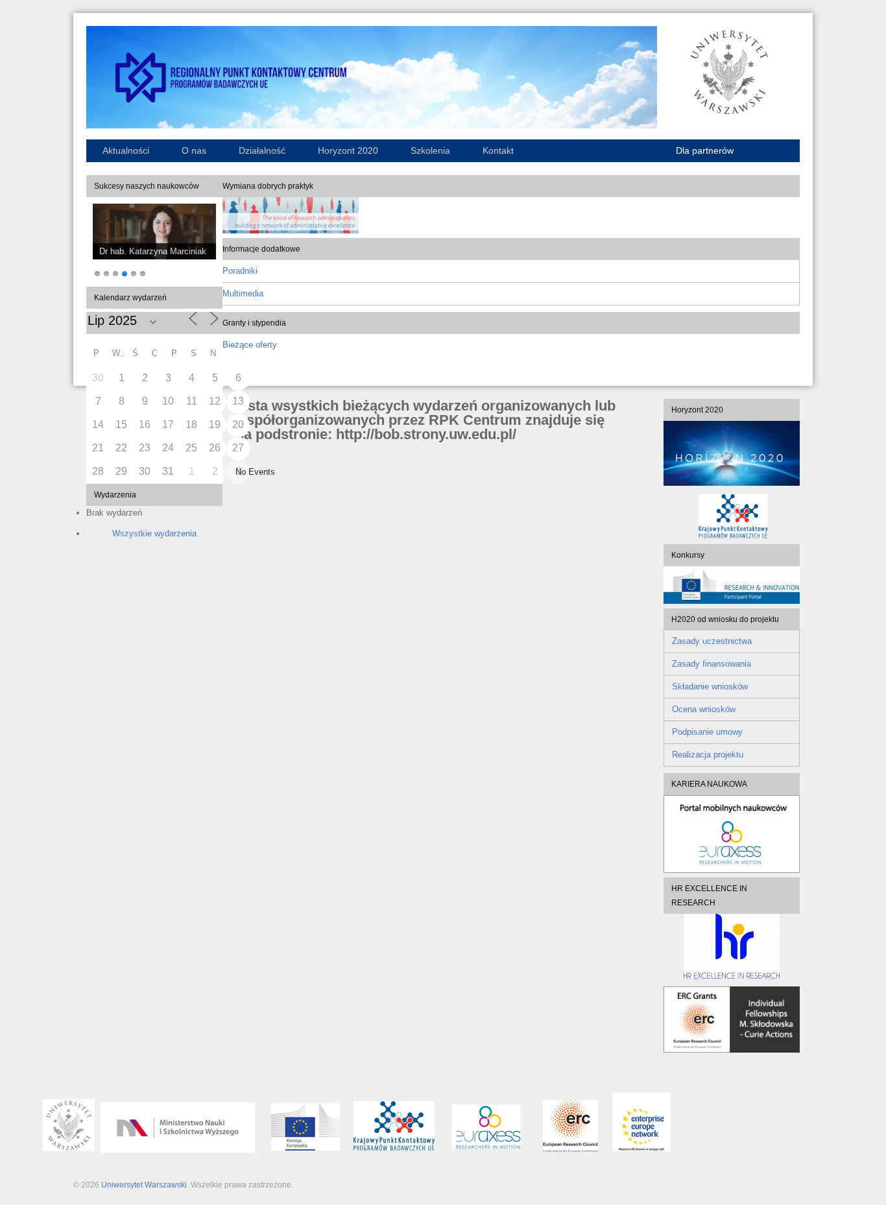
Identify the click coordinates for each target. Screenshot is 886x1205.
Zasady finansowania (711, 664)
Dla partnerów (705, 150)
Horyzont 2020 (348, 150)
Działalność (262, 150)
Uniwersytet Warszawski (144, 1184)
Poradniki (239, 271)
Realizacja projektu (707, 754)
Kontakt (498, 150)
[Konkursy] (732, 601)
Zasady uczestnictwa (712, 641)
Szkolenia (430, 150)
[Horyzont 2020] (732, 453)
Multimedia (242, 293)
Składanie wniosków (710, 686)
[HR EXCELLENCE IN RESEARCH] (732, 946)
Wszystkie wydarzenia (154, 533)
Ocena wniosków (704, 709)
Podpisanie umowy (707, 732)
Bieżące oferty (249, 345)
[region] (154, 242)
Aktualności (125, 150)
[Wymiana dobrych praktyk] (290, 230)
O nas (194, 150)
